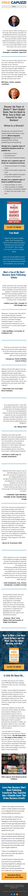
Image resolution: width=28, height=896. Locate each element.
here (10, 838)
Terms (24, 891)
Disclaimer (20, 891)
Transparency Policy (13, 891)
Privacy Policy (5, 891)
